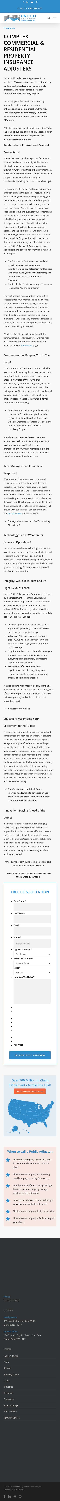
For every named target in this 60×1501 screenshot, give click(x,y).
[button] (54, 18)
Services (7, 1368)
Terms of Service (12, 1417)
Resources (8, 1393)
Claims (7, 1380)
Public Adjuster (11, 1355)
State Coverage (11, 1405)
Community (27, 345)
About (6, 1362)
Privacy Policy (10, 1411)
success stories (15, 513)
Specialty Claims (11, 1374)
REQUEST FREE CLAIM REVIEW (30, 1055)
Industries (8, 1386)
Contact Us (9, 1399)
